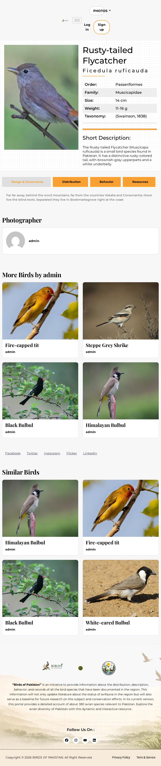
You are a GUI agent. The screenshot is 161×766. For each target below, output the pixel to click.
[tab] (26, 182)
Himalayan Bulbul (106, 425)
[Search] (124, 10)
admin (52, 275)
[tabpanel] (80, 197)
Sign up (101, 27)
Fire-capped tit (22, 345)
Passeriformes (129, 84)
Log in (87, 27)
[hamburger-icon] (77, 20)
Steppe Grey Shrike (107, 345)
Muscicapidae (129, 92)
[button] (13, 453)
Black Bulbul (19, 425)
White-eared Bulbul (108, 622)
